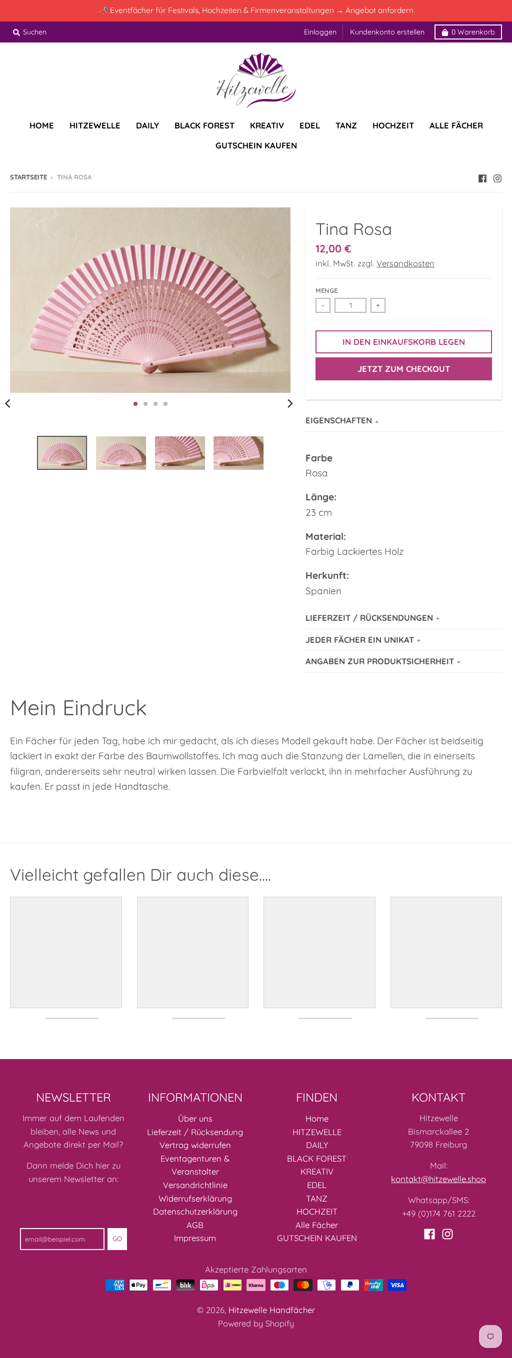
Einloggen (320, 31)
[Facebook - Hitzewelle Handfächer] (482, 176)
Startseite (28, 177)
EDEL (316, 1185)
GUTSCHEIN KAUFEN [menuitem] (256, 145)
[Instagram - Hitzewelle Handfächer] (497, 176)
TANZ (317, 1198)
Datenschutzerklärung (195, 1211)
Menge (327, 290)
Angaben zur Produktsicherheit (380, 661)
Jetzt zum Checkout (404, 368)
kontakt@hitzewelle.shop (438, 1179)
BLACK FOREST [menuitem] (204, 125)
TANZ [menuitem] (346, 125)
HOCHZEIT (317, 1211)
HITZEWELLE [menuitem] (95, 125)
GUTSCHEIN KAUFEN (317, 1238)
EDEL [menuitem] (310, 125)
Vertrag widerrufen (195, 1145)
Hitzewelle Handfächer (271, 1310)
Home (317, 1118)
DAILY (317, 1145)
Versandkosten (405, 263)
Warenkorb (473, 31)
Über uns (195, 1118)
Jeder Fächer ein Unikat (360, 639)
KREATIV (317, 1171)
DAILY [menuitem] (147, 125)
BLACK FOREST (316, 1158)
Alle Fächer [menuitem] (456, 125)
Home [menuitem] (42, 125)
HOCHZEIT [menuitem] (393, 125)
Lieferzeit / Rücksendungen (369, 617)
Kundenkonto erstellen (387, 31)
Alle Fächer (317, 1225)
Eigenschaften (339, 420)
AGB (195, 1225)
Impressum (195, 1238)
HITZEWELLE (317, 1132)
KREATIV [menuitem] (267, 125)
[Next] (289, 404)
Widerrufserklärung (195, 1198)
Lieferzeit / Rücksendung (195, 1132)
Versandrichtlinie (195, 1185)
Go (117, 1239)
